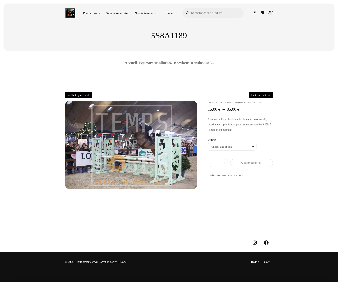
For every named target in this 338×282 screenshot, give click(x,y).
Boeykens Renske (188, 63)
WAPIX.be (120, 261)
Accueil (131, 63)
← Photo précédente (78, 95)
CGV (267, 261)
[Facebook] (266, 242)
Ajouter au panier (251, 162)
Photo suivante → (261, 95)
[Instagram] (254, 242)
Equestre (146, 63)
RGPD (255, 261)
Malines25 (163, 63)
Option (212, 140)
